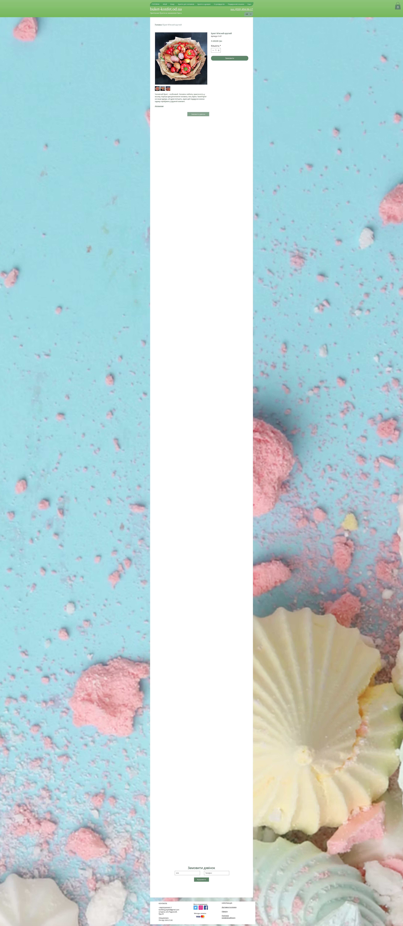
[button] (172, 4)
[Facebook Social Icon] (206, 908)
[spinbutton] (216, 50)
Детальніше (159, 106)
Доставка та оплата (229, 907)
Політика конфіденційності (228, 917)
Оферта (225, 911)
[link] (398, 6)
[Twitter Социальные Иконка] (196, 908)
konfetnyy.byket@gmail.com (169, 910)
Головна (158, 25)
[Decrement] (213, 50)
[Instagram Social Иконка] (201, 908)
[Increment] (218, 50)
